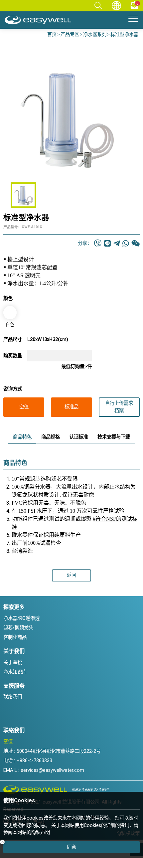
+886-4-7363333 (34, 760)
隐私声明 (40, 832)
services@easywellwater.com (52, 770)
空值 (24, 407)
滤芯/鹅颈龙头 (18, 628)
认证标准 (78, 437)
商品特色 (22, 437)
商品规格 (50, 437)
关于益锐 (12, 662)
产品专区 (70, 34)
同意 (71, 847)
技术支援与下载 (113, 437)
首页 (52, 34)
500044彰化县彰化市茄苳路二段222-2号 (59, 751)
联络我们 (12, 697)
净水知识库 (15, 672)
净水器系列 (94, 34)
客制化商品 (15, 637)
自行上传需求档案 (119, 406)
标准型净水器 (124, 34)
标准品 (71, 407)
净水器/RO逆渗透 (21, 618)
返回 (71, 575)
